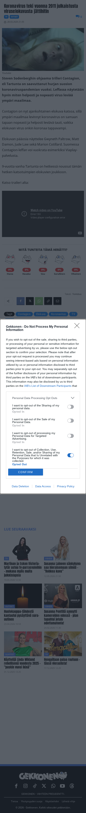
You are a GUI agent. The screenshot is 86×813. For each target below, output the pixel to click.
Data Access (43, 486)
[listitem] (43, 398)
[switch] (70, 407)
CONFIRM (25, 472)
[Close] (78, 327)
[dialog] (43, 406)
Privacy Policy (65, 486)
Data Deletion (20, 486)
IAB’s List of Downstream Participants (47, 385)
